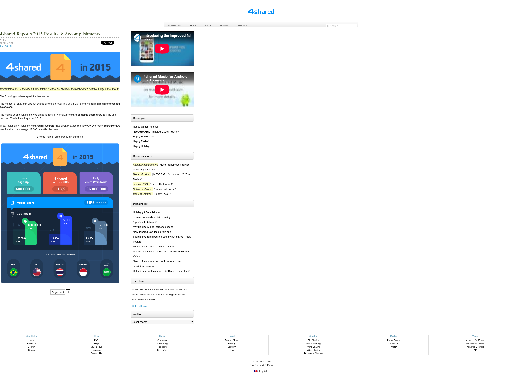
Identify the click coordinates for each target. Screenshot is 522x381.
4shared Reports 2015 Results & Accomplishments (50, 33)
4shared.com (174, 25)
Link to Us (162, 349)
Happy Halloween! (143, 136)
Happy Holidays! (142, 146)
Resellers (162, 346)
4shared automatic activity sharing (152, 217)
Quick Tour (96, 346)
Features (224, 25)
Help (96, 343)
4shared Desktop (475, 346)
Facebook (393, 343)
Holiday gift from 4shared (147, 212)
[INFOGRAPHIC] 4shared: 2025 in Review (156, 131)
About (208, 25)
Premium (242, 25)
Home (193, 25)
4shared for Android (165, 289)
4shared (135, 289)
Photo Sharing (313, 346)
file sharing (168, 294)
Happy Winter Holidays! (146, 126)
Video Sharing (313, 349)
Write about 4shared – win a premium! (154, 246)
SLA (232, 349)
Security (232, 346)
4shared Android (148, 289)
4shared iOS (181, 289)
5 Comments (6, 45)
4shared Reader (154, 294)
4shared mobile (139, 294)
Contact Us (96, 353)
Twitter (393, 346)
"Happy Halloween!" (161, 184)
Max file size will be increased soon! (153, 227)
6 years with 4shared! (145, 222)
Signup (31, 349)
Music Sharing (313, 343)
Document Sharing (313, 353)
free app (177, 294)
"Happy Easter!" (162, 193)
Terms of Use (231, 340)
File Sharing (313, 340)
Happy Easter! (141, 141)
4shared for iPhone (475, 340)
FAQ (96, 340)
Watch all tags (139, 306)
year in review (148, 299)
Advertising (162, 343)
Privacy (232, 343)
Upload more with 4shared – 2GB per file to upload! (161, 271)
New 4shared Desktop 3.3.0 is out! (152, 231)
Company (162, 340)
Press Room (393, 340)
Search (31, 346)
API (475, 349)
